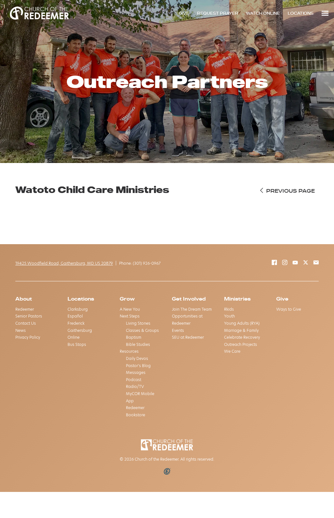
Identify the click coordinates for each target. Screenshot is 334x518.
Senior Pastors (28, 316)
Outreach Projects (240, 344)
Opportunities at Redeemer (187, 319)
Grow (127, 299)
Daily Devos (137, 358)
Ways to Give (288, 309)
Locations (81, 299)
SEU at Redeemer (188, 337)
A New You (130, 309)
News (20, 330)
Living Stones (138, 323)
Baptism (133, 337)
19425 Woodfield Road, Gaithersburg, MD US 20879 (64, 263)
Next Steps (130, 316)
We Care (232, 351)
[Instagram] (284, 263)
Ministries (237, 299)
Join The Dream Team (192, 309)
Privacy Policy (27, 337)
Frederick (76, 323)
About (23, 299)
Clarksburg (78, 309)
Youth (229, 316)
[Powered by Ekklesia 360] (167, 471)
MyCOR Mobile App (140, 397)
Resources (129, 351)
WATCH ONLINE (263, 13)
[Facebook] (274, 263)
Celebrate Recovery (242, 337)
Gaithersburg (80, 330)
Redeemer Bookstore (135, 411)
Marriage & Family (241, 330)
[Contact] (316, 263)
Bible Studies (138, 344)
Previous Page (290, 190)
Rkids (229, 309)
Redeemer (24, 309)
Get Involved (189, 299)
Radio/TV (135, 386)
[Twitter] (305, 263)
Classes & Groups (142, 330)
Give (282, 299)
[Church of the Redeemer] (39, 13)
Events (178, 330)
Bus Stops (77, 344)
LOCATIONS (300, 13)
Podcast (133, 379)
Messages (135, 372)
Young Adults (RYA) (242, 323)
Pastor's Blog (138, 365)
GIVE (184, 13)
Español (75, 316)
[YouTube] (295, 263)
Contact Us (25, 323)
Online (74, 337)
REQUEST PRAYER (217, 13)
